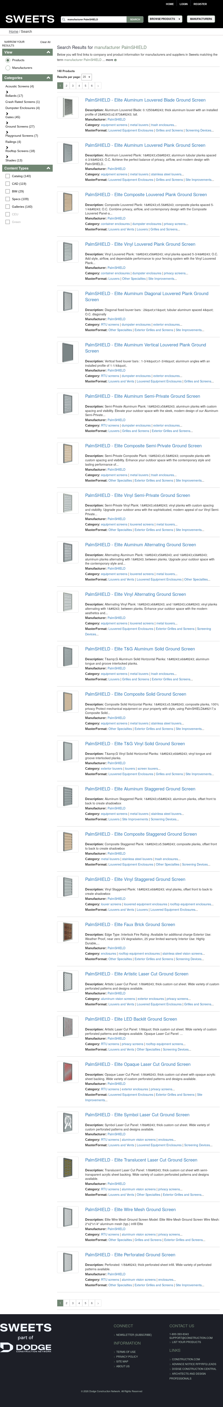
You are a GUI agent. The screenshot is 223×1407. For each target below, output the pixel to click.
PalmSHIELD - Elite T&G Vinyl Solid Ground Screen (135, 743)
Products (18, 60)
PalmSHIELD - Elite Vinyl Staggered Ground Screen (135, 879)
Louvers (142, 229)
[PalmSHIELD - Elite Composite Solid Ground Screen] (68, 701)
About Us (123, 1366)
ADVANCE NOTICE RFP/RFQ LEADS (194, 1364)
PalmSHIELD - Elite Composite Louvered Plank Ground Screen (146, 194)
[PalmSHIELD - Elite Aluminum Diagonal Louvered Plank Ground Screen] (68, 301)
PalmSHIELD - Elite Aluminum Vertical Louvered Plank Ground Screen (145, 348)
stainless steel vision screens (182, 953)
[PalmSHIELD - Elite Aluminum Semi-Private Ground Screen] (68, 404)
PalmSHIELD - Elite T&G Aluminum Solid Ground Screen (140, 649)
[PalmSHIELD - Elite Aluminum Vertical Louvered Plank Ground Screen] (68, 352)
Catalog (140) (21, 176)
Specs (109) (20, 199)
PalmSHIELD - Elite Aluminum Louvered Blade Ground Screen (145, 100)
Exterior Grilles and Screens (154, 330)
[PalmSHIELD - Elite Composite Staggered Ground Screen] (68, 841)
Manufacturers (22, 67)
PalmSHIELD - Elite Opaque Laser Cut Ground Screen (138, 1064)
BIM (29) (18, 191)
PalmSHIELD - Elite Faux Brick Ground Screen (130, 924)
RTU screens (110, 324)
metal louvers (139, 125)
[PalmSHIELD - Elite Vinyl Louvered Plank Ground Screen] (68, 252)
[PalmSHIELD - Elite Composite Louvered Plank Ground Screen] (68, 202)
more (109, 59)
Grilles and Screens (169, 130)
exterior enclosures (166, 324)
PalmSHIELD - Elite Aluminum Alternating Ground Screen (140, 544)
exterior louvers (111, 768)
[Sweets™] (30, 18)
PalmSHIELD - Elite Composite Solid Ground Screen (135, 694)
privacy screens (175, 223)
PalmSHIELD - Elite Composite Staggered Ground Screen (141, 834)
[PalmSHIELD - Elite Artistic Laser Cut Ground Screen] (68, 981)
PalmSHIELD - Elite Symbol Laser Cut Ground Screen (137, 1114)
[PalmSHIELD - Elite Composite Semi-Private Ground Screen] (68, 453)
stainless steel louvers (166, 174)
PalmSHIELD (116, 119)
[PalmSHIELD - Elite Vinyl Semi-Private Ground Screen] (68, 503)
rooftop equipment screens (164, 1044)
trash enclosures (162, 125)
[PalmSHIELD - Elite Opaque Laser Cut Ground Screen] (68, 1072)
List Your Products (186, 1342)
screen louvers (148, 768)
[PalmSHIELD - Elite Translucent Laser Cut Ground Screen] (68, 1167)
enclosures (108, 953)
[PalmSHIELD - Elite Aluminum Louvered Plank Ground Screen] (68, 153)
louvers (130, 768)
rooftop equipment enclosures (190, 904)
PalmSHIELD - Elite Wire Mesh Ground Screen (130, 1209)
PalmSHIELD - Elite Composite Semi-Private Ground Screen (143, 445)
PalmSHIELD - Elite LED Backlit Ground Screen (131, 1019)
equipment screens (114, 125)
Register (200, 4)
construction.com (186, 1359)
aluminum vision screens (118, 998)
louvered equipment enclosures (145, 904)
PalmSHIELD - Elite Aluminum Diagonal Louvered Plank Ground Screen (146, 296)
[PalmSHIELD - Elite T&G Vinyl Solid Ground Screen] (68, 751)
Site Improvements (198, 179)
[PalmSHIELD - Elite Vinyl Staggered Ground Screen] (68, 887)
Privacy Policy (127, 1356)
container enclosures (115, 223)
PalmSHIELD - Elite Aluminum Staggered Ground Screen (140, 789)
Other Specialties (134, 278)
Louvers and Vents (121, 229)
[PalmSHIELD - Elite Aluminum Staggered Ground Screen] (68, 796)
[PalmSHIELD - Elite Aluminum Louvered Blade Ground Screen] (68, 107)
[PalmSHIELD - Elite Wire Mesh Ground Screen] (68, 1217)
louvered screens (142, 524)
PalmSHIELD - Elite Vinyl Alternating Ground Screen (135, 594)
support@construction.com (191, 1338)
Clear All (45, 42)
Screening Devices (198, 130)
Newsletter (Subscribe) (134, 1334)
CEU (15, 214)
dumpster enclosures (146, 223)
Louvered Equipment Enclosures (130, 130)
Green (16, 222)
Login (184, 4)
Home (170, 4)
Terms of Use (126, 1351)
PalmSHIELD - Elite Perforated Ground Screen (130, 1254)
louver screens (111, 904)
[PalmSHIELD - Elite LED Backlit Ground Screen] (68, 1026)
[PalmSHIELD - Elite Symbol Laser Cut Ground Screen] (68, 1122)
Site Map (122, 1361)
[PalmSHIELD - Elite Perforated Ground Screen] (68, 1262)
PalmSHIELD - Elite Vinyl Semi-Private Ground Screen (137, 495)
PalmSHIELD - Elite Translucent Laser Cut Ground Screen (141, 1160)
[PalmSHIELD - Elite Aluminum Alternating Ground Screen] (68, 552)
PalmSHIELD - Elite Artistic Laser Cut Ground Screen (136, 974)
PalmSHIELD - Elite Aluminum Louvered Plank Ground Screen (145, 145)
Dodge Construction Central (194, 1369)
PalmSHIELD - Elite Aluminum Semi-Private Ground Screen (142, 396)
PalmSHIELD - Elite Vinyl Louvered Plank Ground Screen (140, 244)
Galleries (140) (22, 206)
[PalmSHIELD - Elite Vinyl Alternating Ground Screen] (68, 602)
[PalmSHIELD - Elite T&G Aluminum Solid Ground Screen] (68, 656)
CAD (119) (19, 183)
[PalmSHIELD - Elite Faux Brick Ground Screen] (68, 932)
